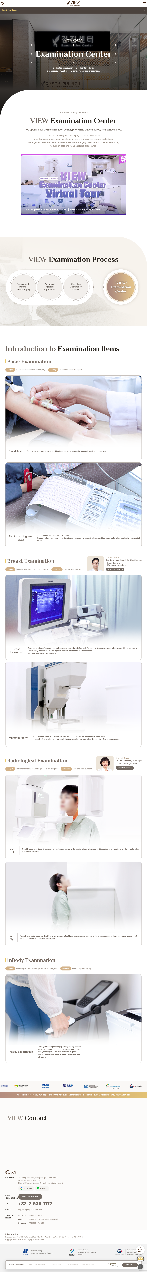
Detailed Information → (115, 569)
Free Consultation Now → (30, 1197)
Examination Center (9, 10)
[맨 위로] (140, 1266)
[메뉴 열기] (144, 3)
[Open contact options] (48, 1265)
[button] (140, 1258)
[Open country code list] (63, 1265)
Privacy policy (11, 1234)
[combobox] (57, 1265)
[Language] (2, 3)
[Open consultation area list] (102, 1265)
